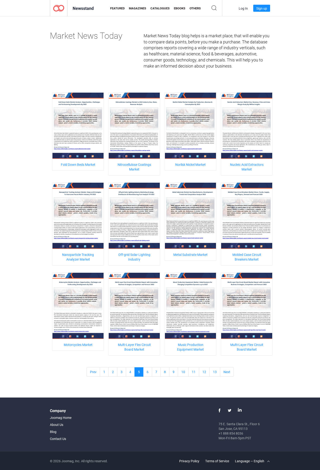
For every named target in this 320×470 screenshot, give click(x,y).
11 (194, 372)
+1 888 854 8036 (231, 433)
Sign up (261, 8)
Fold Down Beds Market (78, 164)
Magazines (137, 8)
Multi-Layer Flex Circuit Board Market (134, 347)
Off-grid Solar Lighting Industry (134, 257)
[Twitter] (229, 410)
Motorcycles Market (78, 344)
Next (226, 372)
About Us (56, 424)
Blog (53, 431)
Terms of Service (217, 461)
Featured (117, 8)
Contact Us (58, 438)
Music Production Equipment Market (190, 347)
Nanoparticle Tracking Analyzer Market (78, 257)
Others (195, 8)
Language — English (250, 461)
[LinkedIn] (239, 410)
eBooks (179, 8)
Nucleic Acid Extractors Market (247, 166)
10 (183, 372)
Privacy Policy (189, 461)
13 (215, 372)
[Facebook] (219, 410)
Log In (243, 8)
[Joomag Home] (58, 8)
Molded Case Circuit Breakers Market (246, 257)
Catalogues (160, 8)
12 (204, 372)
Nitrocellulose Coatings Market (134, 166)
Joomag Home (60, 417)
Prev (93, 372)
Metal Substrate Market (190, 254)
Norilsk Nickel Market (190, 164)
